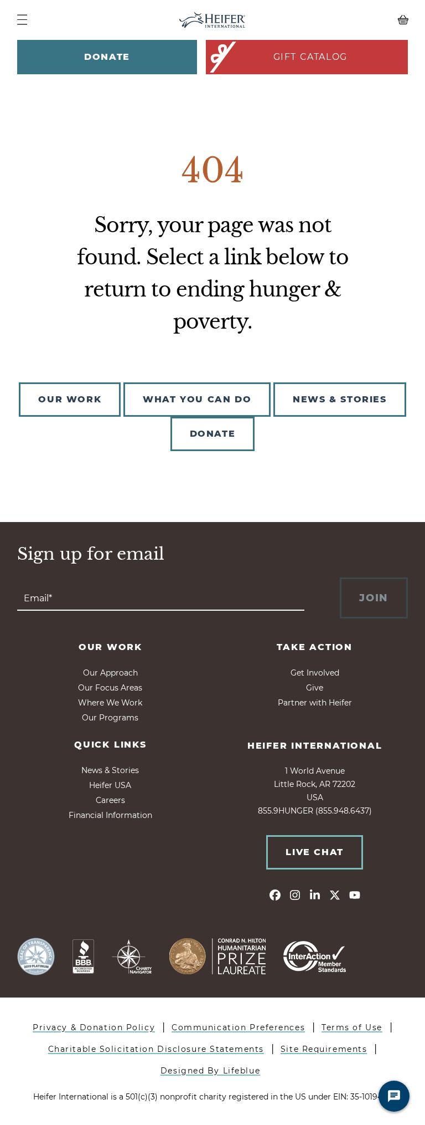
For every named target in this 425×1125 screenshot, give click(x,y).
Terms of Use (352, 1027)
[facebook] (275, 894)
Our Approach (110, 673)
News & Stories (110, 770)
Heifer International (314, 745)
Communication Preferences (238, 1027)
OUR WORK (69, 399)
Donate (107, 57)
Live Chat (314, 852)
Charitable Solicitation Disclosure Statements (156, 1049)
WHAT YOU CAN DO (197, 399)
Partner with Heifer (315, 703)
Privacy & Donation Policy (94, 1027)
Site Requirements (324, 1049)
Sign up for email (90, 554)
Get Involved (315, 673)
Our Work (110, 647)
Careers (110, 800)
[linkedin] (314, 894)
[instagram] (294, 894)
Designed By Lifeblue (210, 1071)
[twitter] (334, 894)
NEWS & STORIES (339, 399)
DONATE (213, 433)
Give (314, 688)
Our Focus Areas (110, 688)
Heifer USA (110, 785)
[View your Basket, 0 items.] (359, 20)
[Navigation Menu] (22, 19)
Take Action (315, 647)
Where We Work (110, 703)
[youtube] (354, 894)
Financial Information (110, 815)
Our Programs (110, 718)
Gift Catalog (310, 57)
